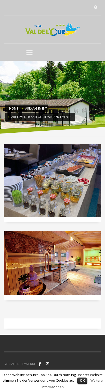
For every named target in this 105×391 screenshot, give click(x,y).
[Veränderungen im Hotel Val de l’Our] (52, 263)
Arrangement (36, 108)
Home (13, 108)
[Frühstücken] (52, 181)
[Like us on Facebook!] (40, 364)
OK (82, 380)
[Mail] (47, 364)
